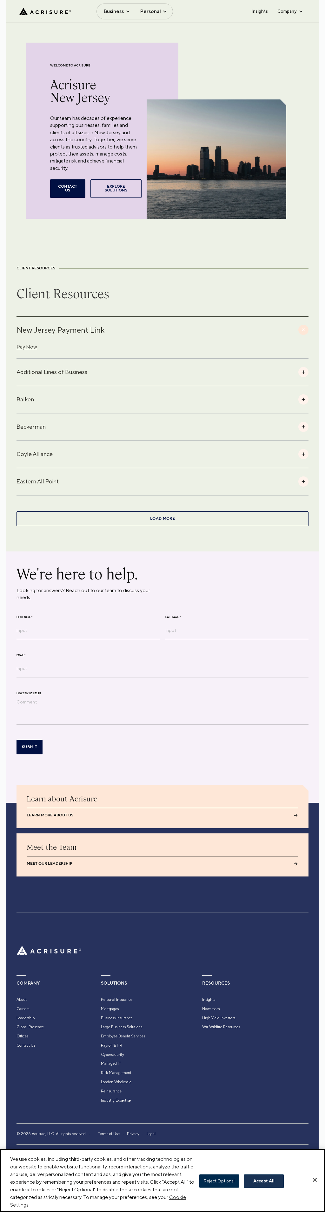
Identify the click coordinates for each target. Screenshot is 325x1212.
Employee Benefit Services (123, 1036)
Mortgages (110, 1009)
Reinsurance (111, 1091)
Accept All (264, 1181)
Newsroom (211, 1009)
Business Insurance (117, 1018)
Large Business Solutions (121, 1027)
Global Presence (30, 1027)
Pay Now (27, 347)
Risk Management (116, 1072)
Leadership (26, 1018)
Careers (23, 1009)
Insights (259, 11)
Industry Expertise (116, 1100)
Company (286, 11)
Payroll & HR (111, 1045)
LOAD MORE (162, 518)
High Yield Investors (218, 1018)
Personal (150, 11)
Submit (29, 747)
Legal (151, 1134)
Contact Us (26, 1045)
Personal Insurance (116, 999)
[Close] (315, 1180)
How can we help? (29, 693)
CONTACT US (67, 188)
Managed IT (111, 1063)
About (22, 999)
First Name (24, 617)
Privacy (133, 1134)
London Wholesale (116, 1082)
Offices (22, 1036)
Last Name (173, 617)
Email (21, 655)
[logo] (45, 11)
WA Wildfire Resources (221, 1027)
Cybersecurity (112, 1054)
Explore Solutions (116, 188)
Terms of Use (109, 1134)
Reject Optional (219, 1181)
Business (113, 11)
